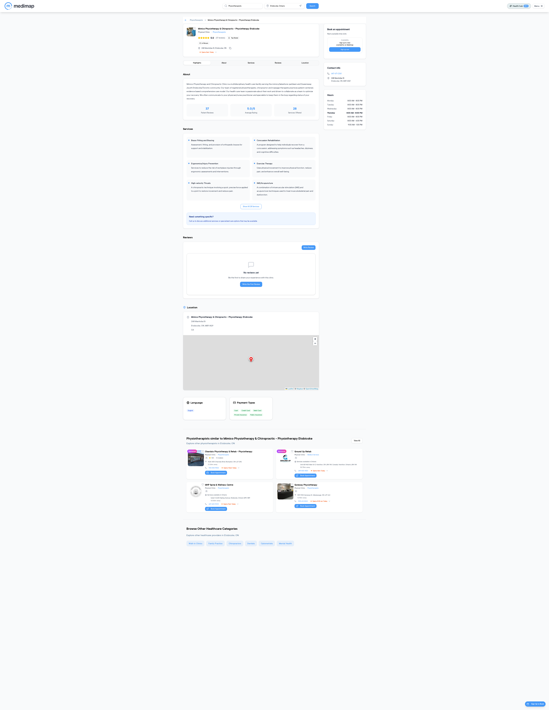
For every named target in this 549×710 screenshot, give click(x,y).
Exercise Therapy (264, 163)
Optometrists (267, 543)
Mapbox (300, 389)
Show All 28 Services (251, 206)
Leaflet (290, 389)
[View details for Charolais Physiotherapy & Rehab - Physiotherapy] (229, 464)
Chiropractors (235, 543)
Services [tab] (251, 63)
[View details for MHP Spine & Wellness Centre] (229, 497)
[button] (251, 359)
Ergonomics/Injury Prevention (204, 163)
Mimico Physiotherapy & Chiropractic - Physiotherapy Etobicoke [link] (233, 20)
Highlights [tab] (197, 63)
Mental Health (285, 543)
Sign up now (345, 49)
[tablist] (251, 62)
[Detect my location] (300, 6)
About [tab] (224, 63)
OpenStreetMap (312, 389)
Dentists (251, 543)
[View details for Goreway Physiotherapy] (319, 497)
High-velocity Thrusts (200, 183)
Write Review (308, 247)
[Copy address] (230, 48)
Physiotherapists (196, 20)
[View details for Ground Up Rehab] (319, 464)
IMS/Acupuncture (265, 183)
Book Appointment (218, 472)
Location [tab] (305, 63)
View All (357, 440)
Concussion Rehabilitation (268, 140)
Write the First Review (251, 284)
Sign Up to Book (537, 704)
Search (312, 6)
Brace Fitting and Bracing (202, 140)
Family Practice (215, 543)
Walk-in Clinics (195, 543)
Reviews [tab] (278, 63)
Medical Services (313, 455)
